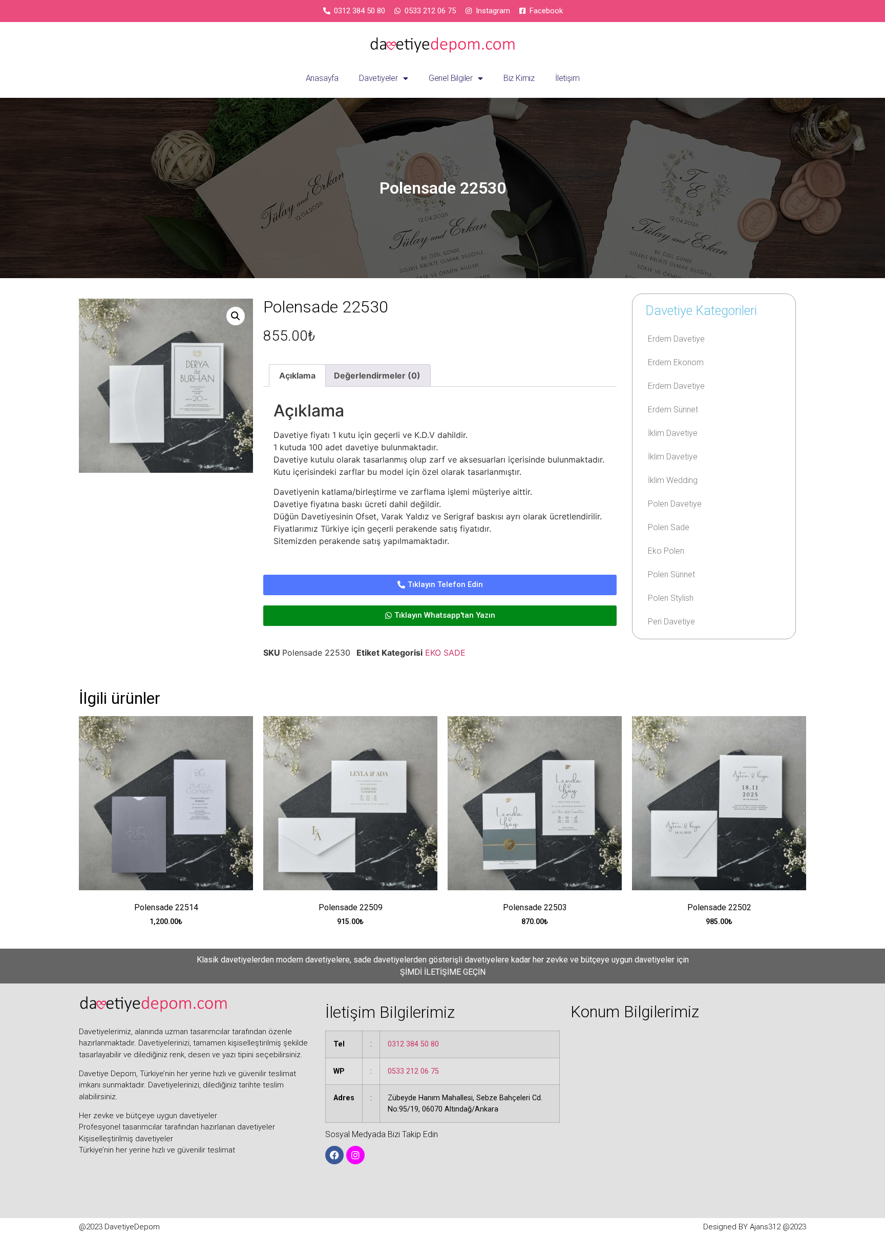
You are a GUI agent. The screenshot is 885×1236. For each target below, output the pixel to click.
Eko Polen (666, 551)
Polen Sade (668, 527)
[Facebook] (334, 1155)
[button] (235, 316)
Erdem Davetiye (676, 339)
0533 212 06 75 (413, 1071)
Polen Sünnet (671, 574)
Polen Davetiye (675, 504)
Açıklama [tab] (297, 375)
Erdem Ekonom (676, 362)
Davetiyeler (378, 78)
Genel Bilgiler (451, 78)
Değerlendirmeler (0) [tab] (377, 375)
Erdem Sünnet (673, 409)
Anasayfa (322, 78)
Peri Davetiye (671, 621)
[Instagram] (355, 1155)
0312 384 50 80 (413, 1044)
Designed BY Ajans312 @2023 (754, 1226)
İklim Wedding (673, 480)
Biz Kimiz (519, 78)
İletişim (567, 78)
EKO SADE (445, 652)
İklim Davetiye (673, 433)
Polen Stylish (670, 598)
